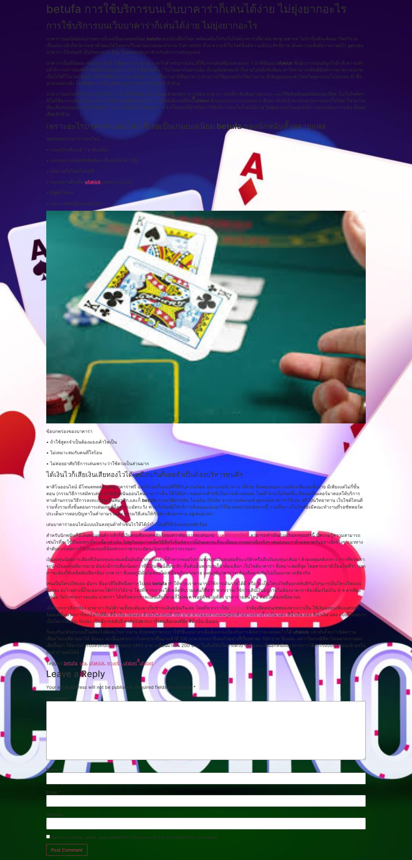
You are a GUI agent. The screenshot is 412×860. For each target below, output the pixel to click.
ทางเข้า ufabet (122, 663)
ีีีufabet (237, 608)
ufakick (93, 182)
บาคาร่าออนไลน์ (232, 535)
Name (54, 769)
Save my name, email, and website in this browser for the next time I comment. (135, 837)
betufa (70, 663)
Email (53, 792)
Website (54, 814)
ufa (83, 663)
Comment (58, 698)
